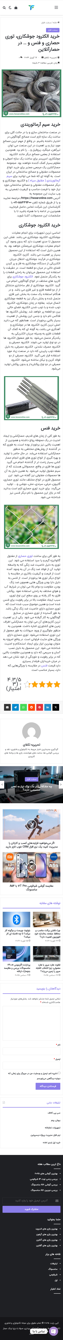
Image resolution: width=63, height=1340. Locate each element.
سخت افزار (46, 22)
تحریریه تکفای (50, 57)
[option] (31, 784)
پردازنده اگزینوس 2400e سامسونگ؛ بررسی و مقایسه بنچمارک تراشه (17, 968)
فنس (44, 666)
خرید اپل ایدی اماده (51, 1142)
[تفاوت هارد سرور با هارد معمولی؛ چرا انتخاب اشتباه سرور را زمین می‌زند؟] (46, 954)
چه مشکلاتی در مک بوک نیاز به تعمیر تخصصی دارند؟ (31, 788)
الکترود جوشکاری (23, 277)
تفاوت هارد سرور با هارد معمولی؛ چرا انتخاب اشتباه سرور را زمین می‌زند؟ (48, 968)
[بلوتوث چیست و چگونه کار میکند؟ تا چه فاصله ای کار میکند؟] (16, 919)
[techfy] (32, 8)
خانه (55, 22)
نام (58, 1044)
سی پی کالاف (54, 1113)
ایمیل (57, 1059)
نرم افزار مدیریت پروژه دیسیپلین (45, 1135)
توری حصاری (25, 556)
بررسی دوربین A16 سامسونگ (44, 1190)
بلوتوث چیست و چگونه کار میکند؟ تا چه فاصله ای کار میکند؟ (17, 934)
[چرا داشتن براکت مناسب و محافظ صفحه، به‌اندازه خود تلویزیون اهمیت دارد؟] (46, 919)
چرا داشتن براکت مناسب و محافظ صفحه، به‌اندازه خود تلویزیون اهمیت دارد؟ (47, 934)
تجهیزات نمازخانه (52, 1127)
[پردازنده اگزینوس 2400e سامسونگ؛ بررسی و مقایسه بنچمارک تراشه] (16, 954)
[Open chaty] (53, 1331)
